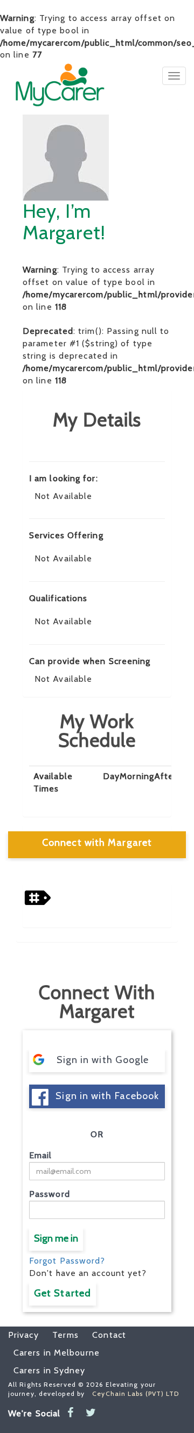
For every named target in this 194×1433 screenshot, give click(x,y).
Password (49, 1194)
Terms (60, 1335)
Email (40, 1155)
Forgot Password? (67, 1261)
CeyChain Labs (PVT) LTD (135, 1393)
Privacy (23, 1335)
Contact (103, 1335)
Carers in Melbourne (56, 1353)
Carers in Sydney (49, 1370)
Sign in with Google (103, 1060)
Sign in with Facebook (107, 1096)
